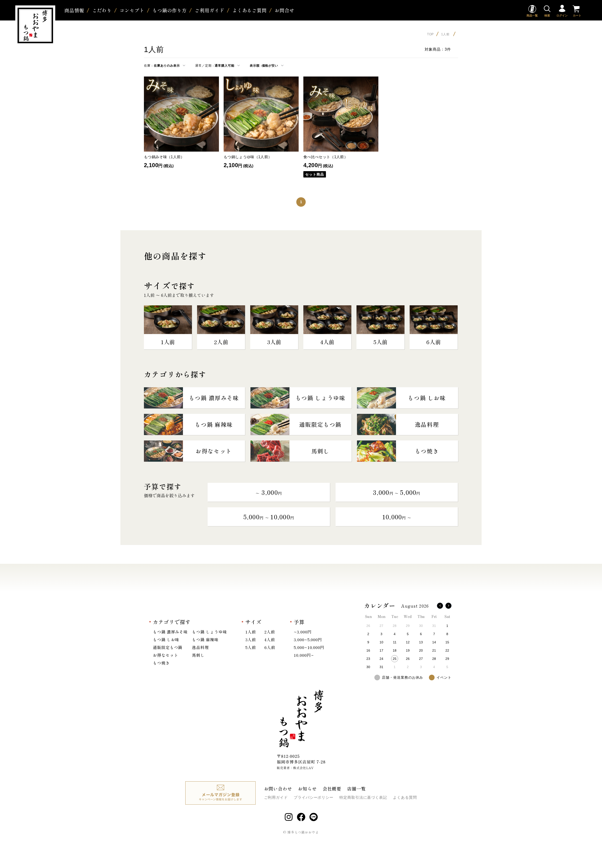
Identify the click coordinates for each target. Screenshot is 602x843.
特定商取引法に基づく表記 (363, 797)
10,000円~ (304, 655)
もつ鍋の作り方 (169, 10)
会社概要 (332, 788)
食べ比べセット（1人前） (325, 157)
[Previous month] (440, 606)
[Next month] (448, 606)
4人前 (269, 639)
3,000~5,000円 (308, 639)
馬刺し (198, 655)
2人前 (269, 632)
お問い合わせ (278, 788)
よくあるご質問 (249, 10)
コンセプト (132, 10)
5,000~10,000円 (309, 647)
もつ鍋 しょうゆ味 (209, 632)
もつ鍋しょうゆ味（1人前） (248, 157)
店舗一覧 (356, 788)
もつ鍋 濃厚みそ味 (170, 632)
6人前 (269, 647)
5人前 (250, 647)
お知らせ (307, 788)
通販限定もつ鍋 (167, 647)
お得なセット (165, 655)
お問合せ (284, 10)
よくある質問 (405, 797)
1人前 (446, 34)
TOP (430, 34)
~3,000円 (302, 632)
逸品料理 (200, 647)
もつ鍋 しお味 (166, 639)
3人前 (250, 639)
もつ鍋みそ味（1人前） (164, 157)
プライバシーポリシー (313, 797)
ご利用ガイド (209, 10)
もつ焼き (161, 663)
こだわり (102, 10)
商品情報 (74, 10)
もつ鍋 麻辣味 (205, 639)
